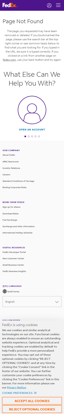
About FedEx (9, 155)
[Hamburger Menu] (58, 2)
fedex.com (9, 59)
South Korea (13, 291)
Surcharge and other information (19, 226)
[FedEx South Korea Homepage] (11, 5)
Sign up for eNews (11, 207)
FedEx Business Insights (14, 271)
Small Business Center (13, 265)
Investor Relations (11, 168)
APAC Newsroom (11, 161)
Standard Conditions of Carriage (18, 181)
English (10, 301)
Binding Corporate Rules (14, 187)
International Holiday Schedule (17, 232)
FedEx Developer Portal (14, 252)
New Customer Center (13, 258)
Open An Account (32, 129)
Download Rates (11, 213)
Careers (6, 174)
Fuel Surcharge (10, 220)
